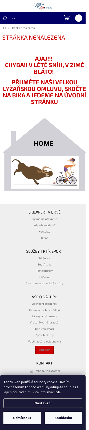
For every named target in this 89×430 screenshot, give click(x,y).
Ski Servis (44, 258)
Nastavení (42, 403)
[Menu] (78, 18)
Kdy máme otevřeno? (44, 219)
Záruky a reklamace (44, 316)
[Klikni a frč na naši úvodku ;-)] (44, 154)
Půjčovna (44, 277)
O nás (44, 238)
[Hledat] (4, 18)
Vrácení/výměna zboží (44, 322)
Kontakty (44, 231)
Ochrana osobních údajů (44, 310)
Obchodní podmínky (44, 303)
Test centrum (44, 270)
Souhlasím (63, 417)
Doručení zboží (44, 329)
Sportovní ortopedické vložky (44, 283)
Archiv (44, 350)
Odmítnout (22, 417)
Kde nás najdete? (44, 225)
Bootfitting (44, 264)
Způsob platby (44, 335)
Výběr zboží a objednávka (44, 341)
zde (58, 392)
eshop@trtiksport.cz (48, 371)
